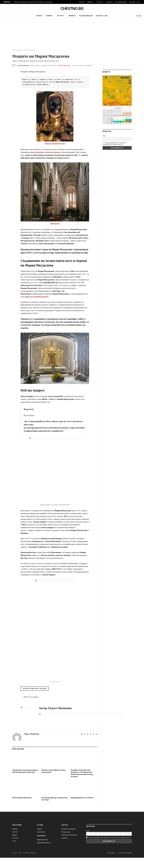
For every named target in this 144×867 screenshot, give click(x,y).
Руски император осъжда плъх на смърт (54, 799)
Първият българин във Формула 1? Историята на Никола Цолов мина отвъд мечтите (82, 773)
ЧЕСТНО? (99, 2)
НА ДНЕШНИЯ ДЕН (121, 2)
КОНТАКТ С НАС (134, 2)
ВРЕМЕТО (110, 2)
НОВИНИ (89, 2)
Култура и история (64, 65)
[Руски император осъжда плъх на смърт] (55, 787)
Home (14, 50)
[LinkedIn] (5, 85)
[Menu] (140, 16)
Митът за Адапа (30, 697)
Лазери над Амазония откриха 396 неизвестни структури (32, 2)
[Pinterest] (5, 90)
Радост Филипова (23, 65)
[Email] (5, 94)
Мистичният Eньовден (22, 798)
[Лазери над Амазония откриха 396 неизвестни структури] (25, 760)
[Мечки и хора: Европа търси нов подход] (55, 760)
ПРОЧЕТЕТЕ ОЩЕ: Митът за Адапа (34, 688)
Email (104, 136)
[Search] (137, 16)
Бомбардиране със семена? (82, 798)
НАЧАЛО (81, 2)
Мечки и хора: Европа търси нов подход (53, 771)
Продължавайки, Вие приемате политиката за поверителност (114, 143)
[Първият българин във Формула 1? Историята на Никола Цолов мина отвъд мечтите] (84, 760)
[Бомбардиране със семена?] (84, 787)
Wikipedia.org (55, 223)
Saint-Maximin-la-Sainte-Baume (45, 152)
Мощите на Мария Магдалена (55, 143)
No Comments (78, 65)
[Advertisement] (72, 34)
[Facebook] (5, 76)
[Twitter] (5, 81)
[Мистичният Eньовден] (25, 787)
